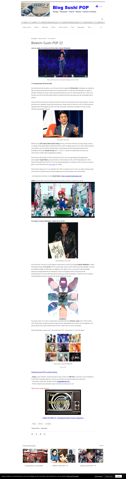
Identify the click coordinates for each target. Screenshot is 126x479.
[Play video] (63, 200)
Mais (89, 27)
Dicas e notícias (63, 27)
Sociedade (48, 424)
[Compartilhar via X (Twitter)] (36, 434)
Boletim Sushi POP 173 (88, 466)
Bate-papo (45, 27)
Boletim (41, 424)
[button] (101, 27)
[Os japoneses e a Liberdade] (35, 456)
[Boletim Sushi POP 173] (90, 456)
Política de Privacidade (72, 476)
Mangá (34, 424)
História (36, 27)
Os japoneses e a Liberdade (34, 466)
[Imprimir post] (45, 434)
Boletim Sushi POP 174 (60, 466)
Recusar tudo (109, 476)
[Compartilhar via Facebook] (32, 434)
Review (53, 27)
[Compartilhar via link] (40, 434)
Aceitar (118, 476)
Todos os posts (27, 27)
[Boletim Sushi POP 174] (63, 456)
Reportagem (81, 27)
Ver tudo (101, 445)
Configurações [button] (99, 476)
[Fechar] (124, 476)
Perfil (72, 27)
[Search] (102, 19)
